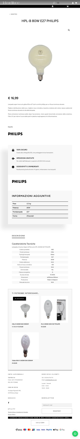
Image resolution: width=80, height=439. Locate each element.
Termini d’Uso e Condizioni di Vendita (18, 412)
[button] (69, 30)
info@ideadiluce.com (51, 380)
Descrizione (18, 236)
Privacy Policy (11, 414)
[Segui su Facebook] (8, 402)
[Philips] (15, 134)
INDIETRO (14, 14)
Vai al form (40, 423)
